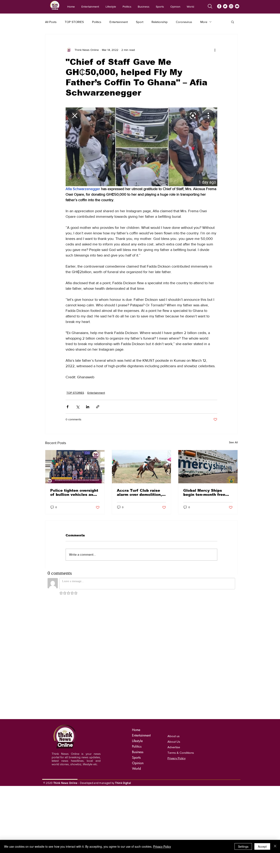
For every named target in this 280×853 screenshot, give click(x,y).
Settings (243, 846)
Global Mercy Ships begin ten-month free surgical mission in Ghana (204, 492)
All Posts (51, 22)
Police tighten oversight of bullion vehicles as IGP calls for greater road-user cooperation (74, 492)
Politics (96, 22)
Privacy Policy (162, 846)
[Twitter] (225, 6)
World (136, 768)
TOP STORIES (74, 22)
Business (137, 752)
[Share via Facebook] (67, 407)
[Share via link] (98, 407)
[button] (232, 21)
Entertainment (118, 22)
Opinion (137, 763)
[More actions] (214, 49)
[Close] (275, 846)
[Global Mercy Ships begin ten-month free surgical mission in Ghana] (208, 466)
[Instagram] (231, 6)
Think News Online (65, 783)
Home (136, 730)
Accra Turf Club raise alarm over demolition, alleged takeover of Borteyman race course (140, 492)
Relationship (159, 22)
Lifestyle (137, 741)
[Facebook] (219, 6)
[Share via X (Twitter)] (78, 407)
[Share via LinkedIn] (88, 407)
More (203, 22)
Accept (262, 846)
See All (233, 442)
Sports (136, 757)
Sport (139, 22)
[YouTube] (237, 6)
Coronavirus (184, 22)
